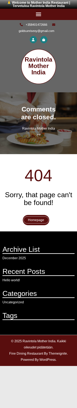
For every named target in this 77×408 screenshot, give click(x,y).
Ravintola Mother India (38, 66)
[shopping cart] (43, 39)
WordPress (47, 359)
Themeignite (58, 353)
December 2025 (14, 258)
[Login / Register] (33, 39)
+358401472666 (36, 24)
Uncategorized (13, 302)
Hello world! (11, 280)
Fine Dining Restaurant (26, 353)
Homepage (36, 220)
